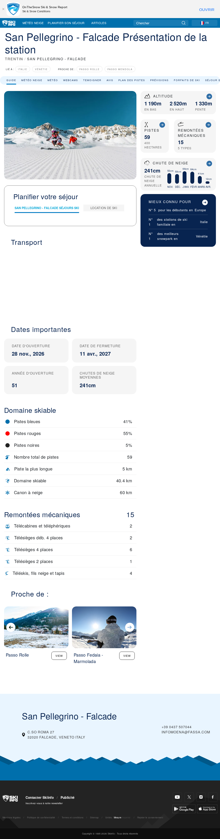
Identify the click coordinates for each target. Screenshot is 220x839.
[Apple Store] (207, 808)
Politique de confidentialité (41, 817)
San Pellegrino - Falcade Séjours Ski (47, 208)
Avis (110, 80)
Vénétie (41, 69)
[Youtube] (177, 797)
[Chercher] (183, 23)
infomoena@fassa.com (186, 731)
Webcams (70, 80)
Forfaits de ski (187, 80)
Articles (98, 23)
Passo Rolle (89, 69)
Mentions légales (11, 817)
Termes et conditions (72, 817)
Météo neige (31, 80)
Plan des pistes (131, 80)
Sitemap (94, 817)
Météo (52, 80)
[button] (70, 283)
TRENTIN (14, 58)
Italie (22, 69)
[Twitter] (189, 797)
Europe (200, 210)
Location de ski (103, 208)
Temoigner (92, 80)
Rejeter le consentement (150, 817)
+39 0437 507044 (177, 726)
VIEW (59, 655)
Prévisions (159, 80)
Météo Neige (33, 23)
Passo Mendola (120, 69)
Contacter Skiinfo (40, 797)
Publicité (68, 797)
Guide (11, 80)
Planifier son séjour (66, 23)
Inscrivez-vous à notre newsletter (44, 803)
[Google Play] (184, 808)
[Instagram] (201, 797)
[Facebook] (212, 797)
